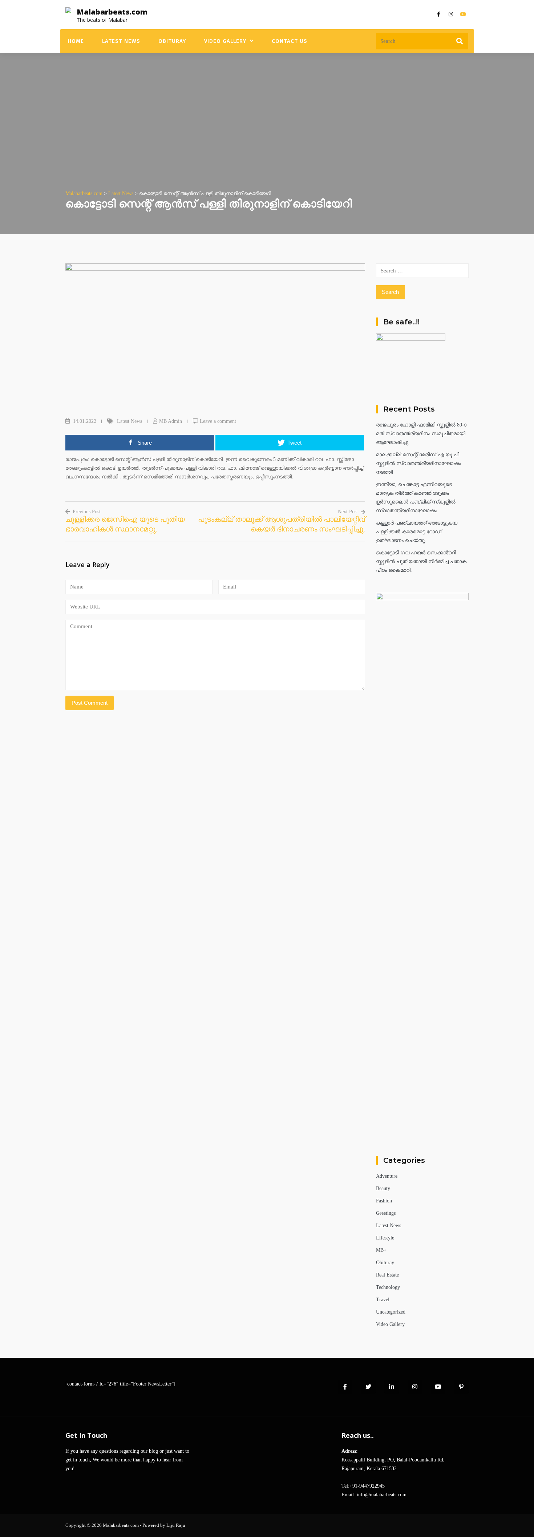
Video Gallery (225, 41)
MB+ (381, 1250)
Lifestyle (385, 1238)
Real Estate (387, 1275)
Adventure (386, 1176)
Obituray (172, 41)
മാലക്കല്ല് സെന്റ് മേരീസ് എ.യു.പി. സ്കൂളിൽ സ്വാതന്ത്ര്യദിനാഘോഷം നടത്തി (418, 463)
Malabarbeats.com (112, 12)
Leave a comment (218, 421)
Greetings (386, 1213)
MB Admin (170, 421)
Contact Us (289, 41)
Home (76, 41)
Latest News (121, 41)
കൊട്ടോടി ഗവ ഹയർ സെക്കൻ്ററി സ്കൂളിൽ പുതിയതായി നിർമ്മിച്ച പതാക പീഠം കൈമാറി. (421, 561)
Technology (388, 1287)
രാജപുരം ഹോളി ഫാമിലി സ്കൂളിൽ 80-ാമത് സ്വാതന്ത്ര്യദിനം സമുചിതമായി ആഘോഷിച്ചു (421, 433)
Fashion (384, 1201)
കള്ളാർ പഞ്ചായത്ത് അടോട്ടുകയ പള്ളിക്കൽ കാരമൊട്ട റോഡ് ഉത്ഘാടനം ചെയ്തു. (416, 531)
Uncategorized (390, 1312)
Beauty (383, 1188)
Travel (382, 1299)
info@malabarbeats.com (381, 1494)
